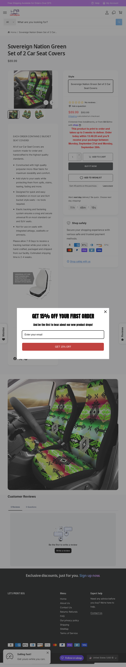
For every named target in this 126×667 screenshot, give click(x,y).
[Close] (105, 311)
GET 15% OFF (63, 346)
